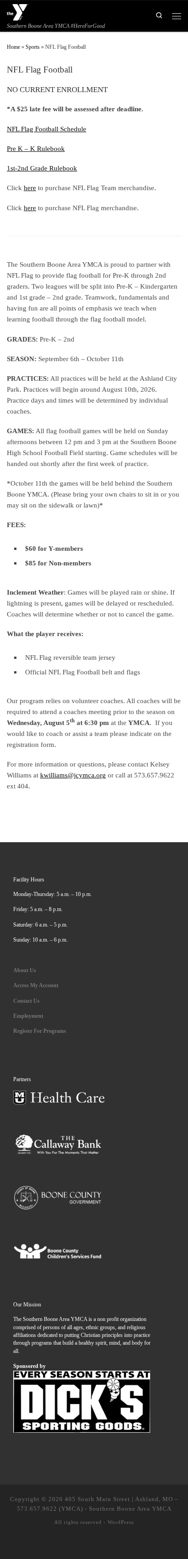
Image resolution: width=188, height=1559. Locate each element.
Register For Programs (39, 1031)
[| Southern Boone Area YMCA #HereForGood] (17, 11)
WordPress (121, 1522)
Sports (33, 47)
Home (13, 47)
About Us (24, 971)
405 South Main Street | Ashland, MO (119, 1499)
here (30, 188)
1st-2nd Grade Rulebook (42, 168)
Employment (29, 1016)
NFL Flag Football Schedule (46, 129)
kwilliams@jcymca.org (73, 775)
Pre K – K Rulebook (36, 148)
